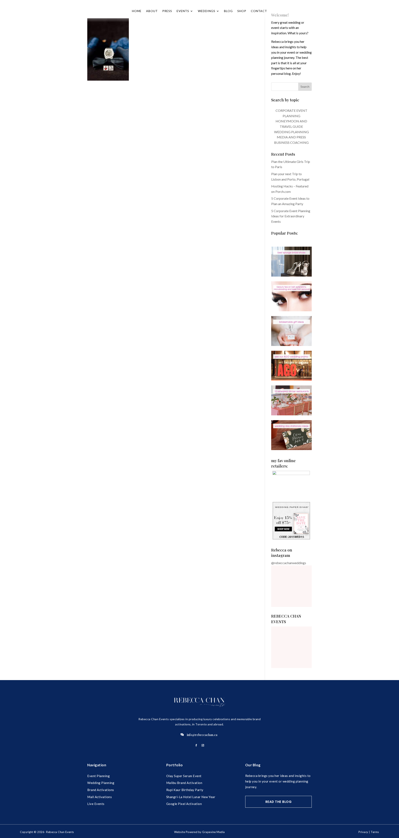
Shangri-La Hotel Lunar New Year (191, 797)
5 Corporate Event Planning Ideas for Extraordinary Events (290, 216)
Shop (241, 11)
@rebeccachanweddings (288, 563)
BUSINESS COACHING (291, 142)
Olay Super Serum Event (184, 776)
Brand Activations (100, 790)
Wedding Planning (100, 783)
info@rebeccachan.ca (202, 735)
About (152, 11)
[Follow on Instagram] (202, 745)
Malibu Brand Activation (184, 783)
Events (183, 11)
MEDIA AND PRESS (291, 137)
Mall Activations (99, 797)
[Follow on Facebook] (196, 745)
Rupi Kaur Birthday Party (184, 790)
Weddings (206, 11)
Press (167, 11)
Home (137, 11)
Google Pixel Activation (184, 804)
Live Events (96, 804)
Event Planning (98, 776)
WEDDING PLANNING (291, 132)
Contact (259, 11)
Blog (228, 11)
